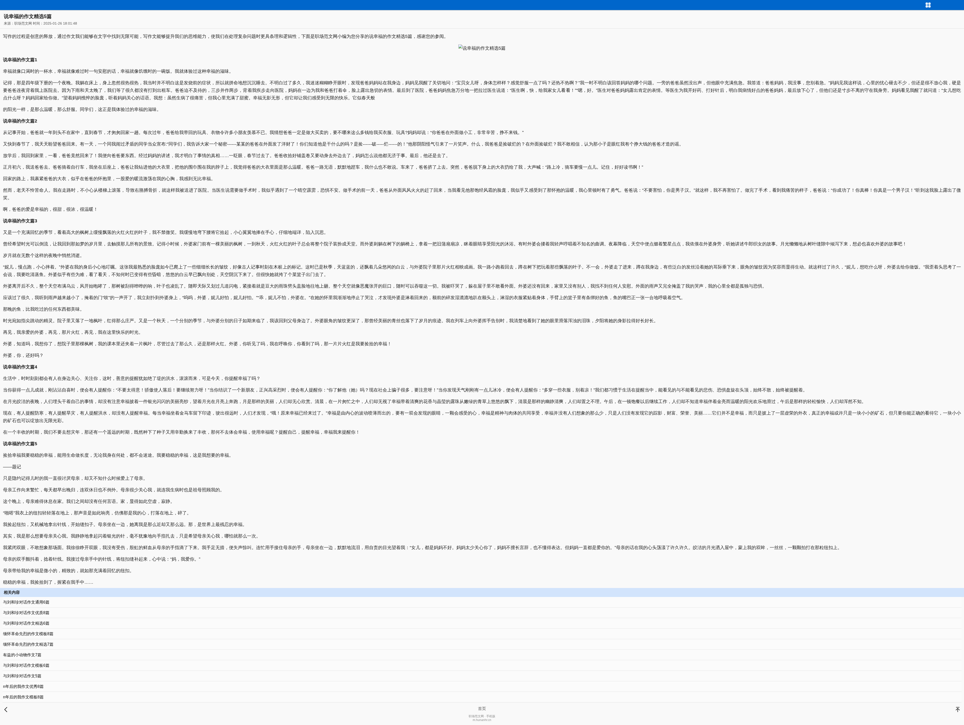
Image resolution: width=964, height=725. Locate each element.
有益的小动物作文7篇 (22, 655)
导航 (960, 4)
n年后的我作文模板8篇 (23, 697)
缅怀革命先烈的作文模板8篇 (28, 634)
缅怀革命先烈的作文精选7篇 (28, 644)
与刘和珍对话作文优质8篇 (26, 613)
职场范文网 (23, 23)
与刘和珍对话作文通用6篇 (26, 602)
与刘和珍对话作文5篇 (22, 676)
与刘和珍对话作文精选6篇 (26, 623)
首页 (482, 708)
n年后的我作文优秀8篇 (23, 686)
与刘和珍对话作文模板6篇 (26, 665)
